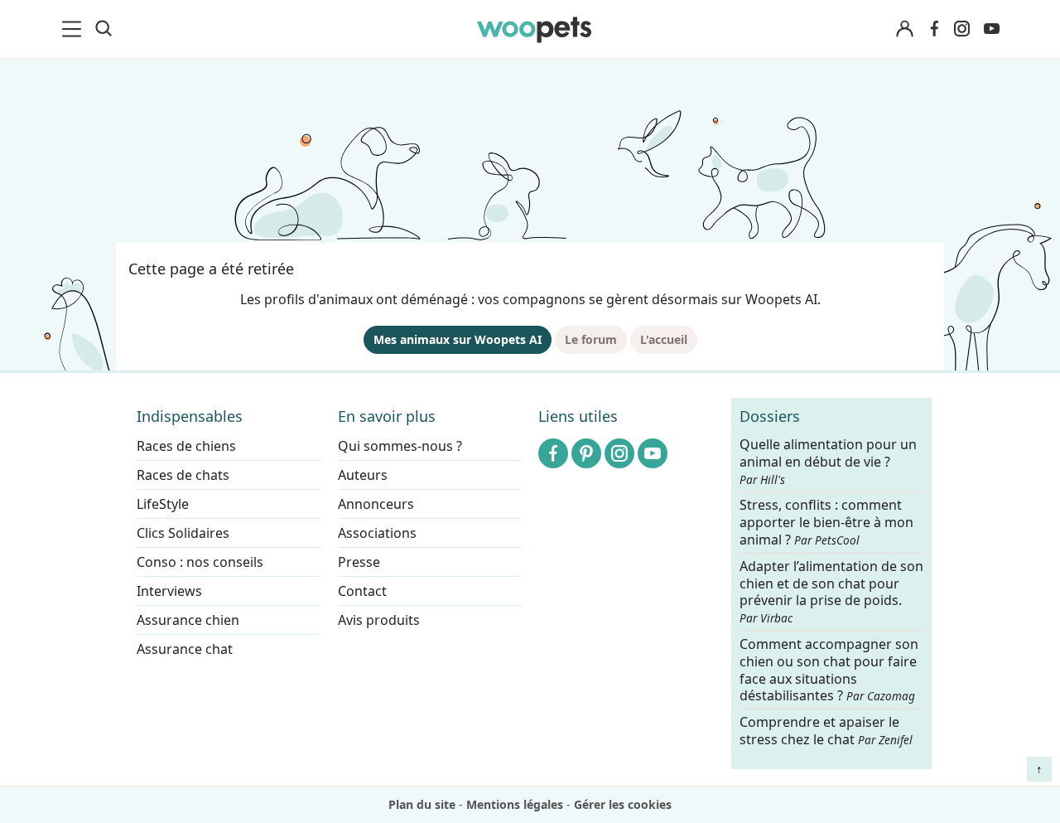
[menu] (74, 29)
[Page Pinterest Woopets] (586, 453)
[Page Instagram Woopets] (961, 29)
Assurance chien (188, 620)
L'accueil (663, 339)
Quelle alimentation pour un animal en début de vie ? (828, 461)
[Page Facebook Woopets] (934, 29)
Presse (359, 562)
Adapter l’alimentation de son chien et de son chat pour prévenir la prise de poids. (831, 592)
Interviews (169, 591)
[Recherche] (103, 29)
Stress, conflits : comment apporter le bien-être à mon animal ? (826, 523)
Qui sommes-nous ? (400, 446)
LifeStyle (163, 504)
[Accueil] (534, 29)
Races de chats (183, 475)
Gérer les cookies (623, 804)
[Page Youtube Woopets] (991, 29)
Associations (377, 533)
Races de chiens (186, 446)
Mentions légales (514, 804)
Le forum (591, 339)
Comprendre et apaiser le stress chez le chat (826, 730)
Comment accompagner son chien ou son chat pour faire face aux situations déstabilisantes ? (829, 670)
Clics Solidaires (183, 533)
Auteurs (363, 475)
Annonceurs (376, 504)
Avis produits (379, 620)
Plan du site (421, 804)
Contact (362, 591)
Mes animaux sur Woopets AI (457, 339)
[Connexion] (904, 29)
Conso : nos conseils (200, 562)
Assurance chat (185, 649)
